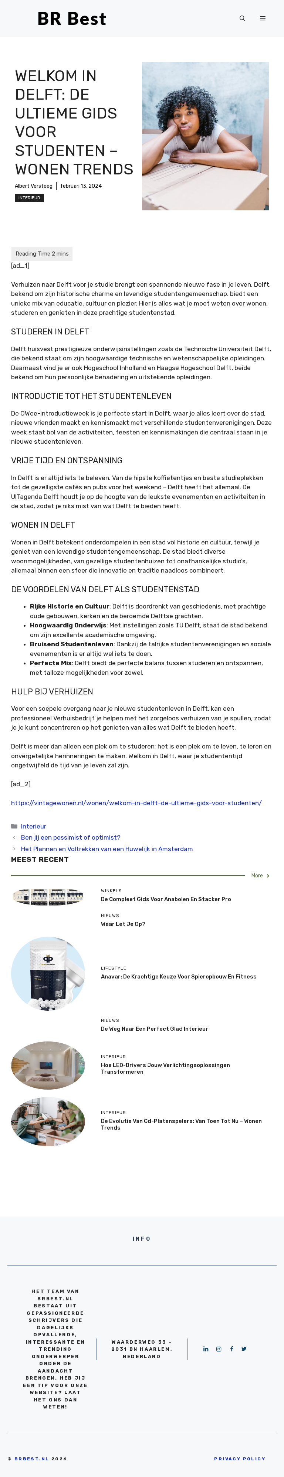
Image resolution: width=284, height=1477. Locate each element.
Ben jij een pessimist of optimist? (71, 837)
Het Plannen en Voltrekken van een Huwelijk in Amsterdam (107, 849)
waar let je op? (123, 924)
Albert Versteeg (34, 186)
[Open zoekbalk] (242, 18)
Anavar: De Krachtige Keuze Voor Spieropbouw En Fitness (179, 976)
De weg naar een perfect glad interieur (154, 1029)
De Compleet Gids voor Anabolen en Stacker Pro (166, 899)
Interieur (29, 197)
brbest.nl (32, 1458)
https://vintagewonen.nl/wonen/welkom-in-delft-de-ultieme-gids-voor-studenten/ (136, 803)
